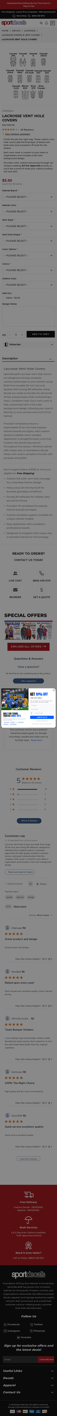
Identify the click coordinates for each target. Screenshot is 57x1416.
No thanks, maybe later (42, 720)
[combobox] (32, 713)
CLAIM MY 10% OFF (42, 717)
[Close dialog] (54, 690)
